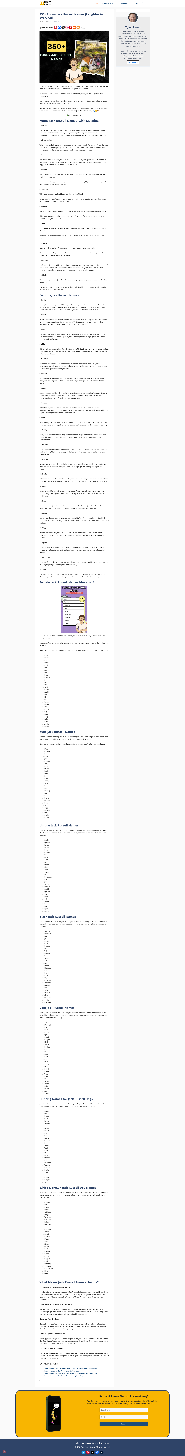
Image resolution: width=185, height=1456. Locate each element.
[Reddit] (74, 27)
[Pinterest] (55, 27)
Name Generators (108, 3)
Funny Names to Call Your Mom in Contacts (61, 1371)
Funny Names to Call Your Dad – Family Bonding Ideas (66, 1376)
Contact (135, 3)
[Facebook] (59, 27)
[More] (78, 27)
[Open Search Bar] (142, 3)
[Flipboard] (70, 27)
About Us (124, 3)
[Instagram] (67, 27)
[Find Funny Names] (45, 3)
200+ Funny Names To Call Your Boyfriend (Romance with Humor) (71, 1373)
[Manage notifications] (4, 1451)
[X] (63, 27)
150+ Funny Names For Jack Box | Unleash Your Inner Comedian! (70, 1368)
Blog (96, 3)
